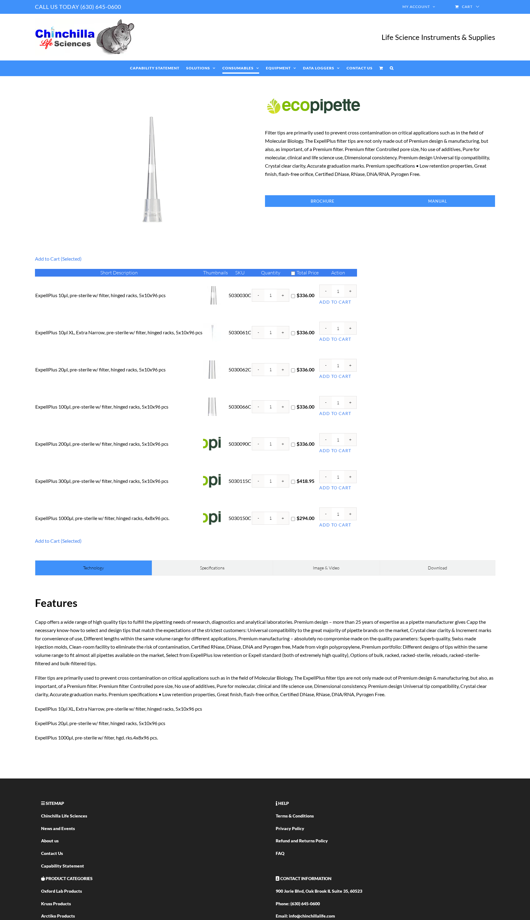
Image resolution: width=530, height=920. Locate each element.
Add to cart (335, 302)
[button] (392, 68)
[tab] (93, 568)
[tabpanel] (265, 668)
